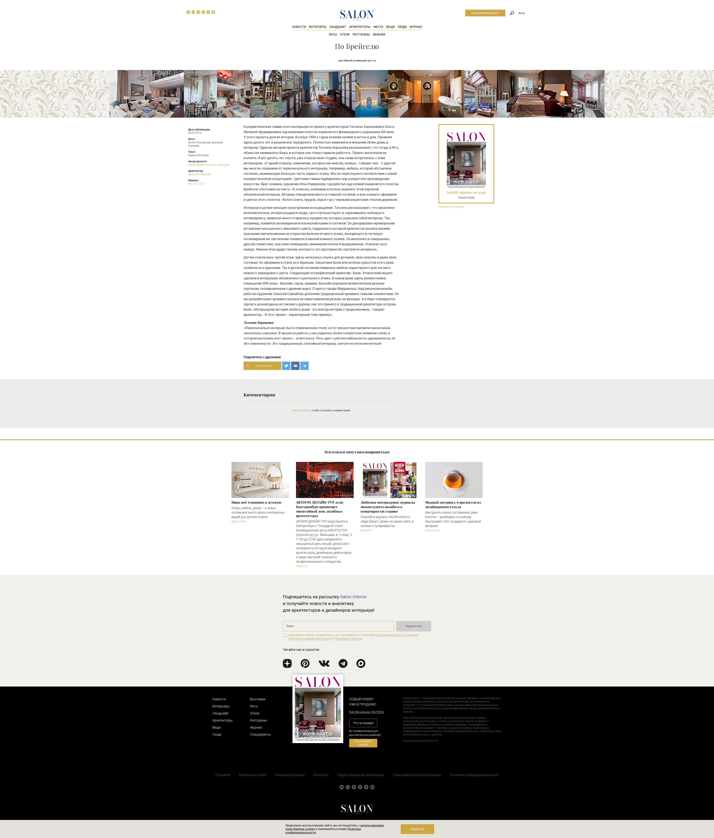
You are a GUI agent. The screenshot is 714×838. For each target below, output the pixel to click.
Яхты (333, 34)
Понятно (417, 829)
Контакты (321, 775)
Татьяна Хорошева (217, 164)
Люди (402, 27)
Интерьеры (317, 27)
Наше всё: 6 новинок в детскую (256, 502)
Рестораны (361, 34)
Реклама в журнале (290, 775)
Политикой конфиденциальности (309, 638)
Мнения (379, 34)
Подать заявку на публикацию (360, 775)
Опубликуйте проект (485, 13)
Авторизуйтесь (301, 410)
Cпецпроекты (260, 734)
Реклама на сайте (252, 775)
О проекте (222, 775)
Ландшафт (337, 27)
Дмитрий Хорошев (199, 174)
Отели (345, 34)
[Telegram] (304, 366)
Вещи (390, 27)
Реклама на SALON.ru (451, 206)
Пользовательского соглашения (397, 634)
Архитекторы (360, 27)
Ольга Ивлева (196, 164)
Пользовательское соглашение (417, 775)
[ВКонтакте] (295, 366)
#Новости (302, 566)
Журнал (416, 27)
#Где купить (238, 522)
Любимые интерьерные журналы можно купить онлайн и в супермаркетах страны (388, 506)
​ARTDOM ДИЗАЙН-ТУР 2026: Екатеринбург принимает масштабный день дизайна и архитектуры (320, 509)
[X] (286, 366)
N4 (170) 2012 (196, 183)
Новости (299, 27)
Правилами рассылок (348, 638)
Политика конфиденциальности (474, 775)
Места (378, 27)
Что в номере (363, 723)
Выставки (257, 699)
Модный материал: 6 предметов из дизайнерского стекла (453, 504)
